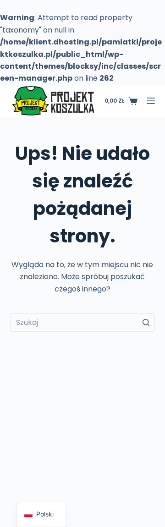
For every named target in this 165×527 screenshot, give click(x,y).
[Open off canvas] (151, 101)
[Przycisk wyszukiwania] (146, 322)
